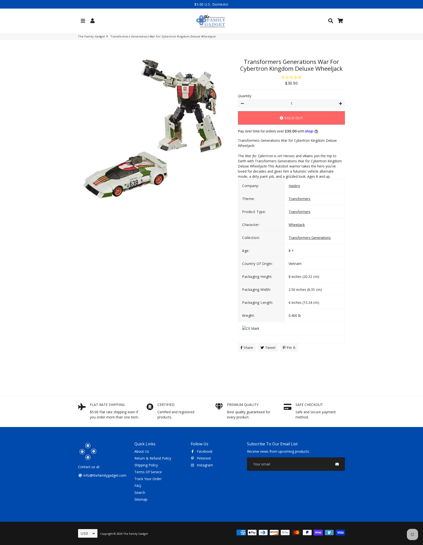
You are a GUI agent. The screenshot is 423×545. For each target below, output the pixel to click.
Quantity (244, 96)
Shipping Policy (146, 465)
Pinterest (203, 458)
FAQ (137, 485)
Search (139, 492)
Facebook (204, 451)
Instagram (204, 465)
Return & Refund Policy (152, 458)
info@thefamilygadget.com (104, 475)
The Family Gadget (91, 36)
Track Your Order (148, 478)
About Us (141, 451)
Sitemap (140, 499)
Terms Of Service (148, 472)
